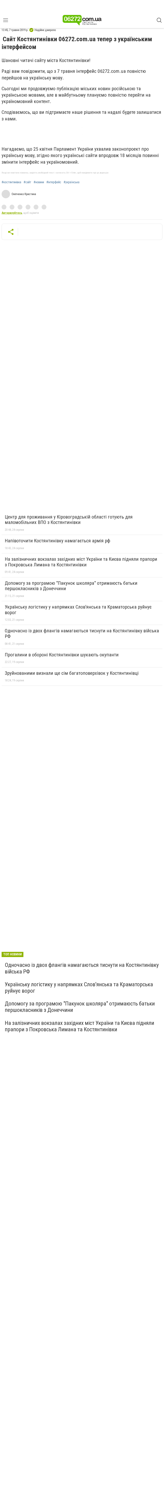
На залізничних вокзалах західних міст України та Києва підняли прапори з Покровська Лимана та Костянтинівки (81, 562)
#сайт (27, 182)
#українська (71, 182)
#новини (39, 182)
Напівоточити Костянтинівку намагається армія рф (57, 541)
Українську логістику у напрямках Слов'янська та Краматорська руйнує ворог (78, 609)
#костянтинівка (11, 182)
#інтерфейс (53, 182)
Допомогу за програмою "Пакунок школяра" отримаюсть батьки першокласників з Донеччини (71, 586)
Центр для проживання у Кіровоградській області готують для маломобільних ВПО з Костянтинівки (69, 519)
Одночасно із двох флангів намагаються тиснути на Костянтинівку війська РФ (82, 633)
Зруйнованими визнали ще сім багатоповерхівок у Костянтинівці (72, 673)
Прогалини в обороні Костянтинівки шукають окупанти (62, 655)
